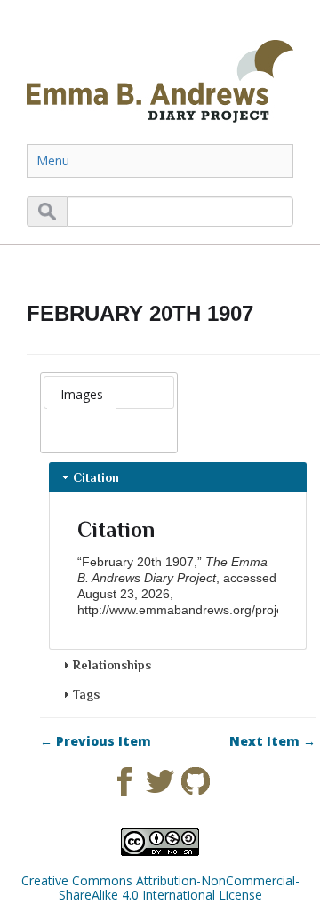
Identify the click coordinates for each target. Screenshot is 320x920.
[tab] (81, 394)
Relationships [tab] (112, 665)
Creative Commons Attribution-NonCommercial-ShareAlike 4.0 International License (160, 887)
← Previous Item (95, 741)
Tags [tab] (86, 694)
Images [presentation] (81, 394)
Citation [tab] (96, 477)
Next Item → (272, 741)
